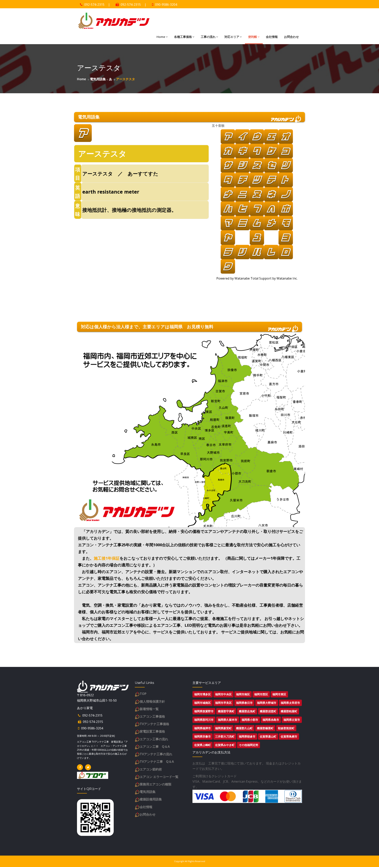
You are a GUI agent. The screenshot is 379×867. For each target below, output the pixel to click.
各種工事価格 (183, 37)
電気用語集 (98, 79)
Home (161, 37)
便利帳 (252, 37)
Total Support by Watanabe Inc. (273, 278)
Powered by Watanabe (233, 278)
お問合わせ (291, 37)
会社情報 (272, 37)
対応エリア (231, 37)
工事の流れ (208, 37)
